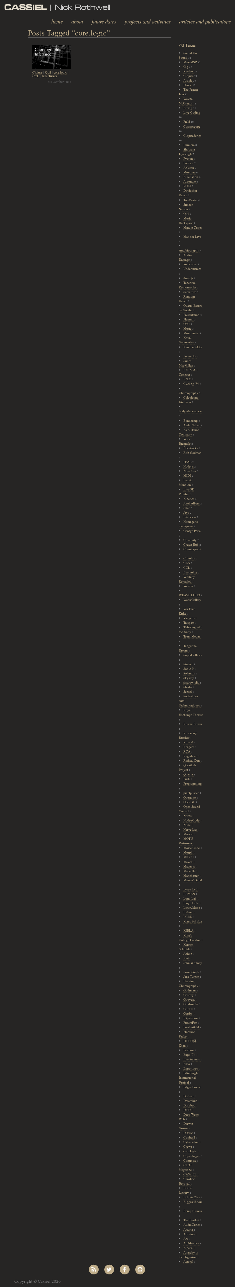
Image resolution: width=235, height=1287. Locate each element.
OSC (187, 324)
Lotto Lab (190, 898)
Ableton (189, 167)
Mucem (188, 834)
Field (187, 121)
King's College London (190, 937)
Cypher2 (189, 1137)
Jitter (187, 508)
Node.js (188, 466)
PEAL (187, 462)
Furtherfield (191, 1027)
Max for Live (192, 236)
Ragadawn (190, 756)
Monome (189, 172)
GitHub (188, 1009)
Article (188, 80)
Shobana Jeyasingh (187, 151)
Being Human (192, 1211)
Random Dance (187, 298)
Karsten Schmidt (186, 946)
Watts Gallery (192, 599)
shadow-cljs (191, 682)
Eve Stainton (192, 1059)
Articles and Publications (205, 21)
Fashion (189, 1050)
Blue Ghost (191, 177)
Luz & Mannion (185, 482)
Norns (187, 815)
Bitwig (188, 108)
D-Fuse (188, 1132)
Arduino (189, 1234)
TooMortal (190, 200)
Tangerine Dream (188, 648)
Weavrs (188, 586)
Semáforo (190, 292)
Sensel (188, 691)
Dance (188, 85)
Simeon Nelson (186, 206)
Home (57, 21)
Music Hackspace (186, 220)
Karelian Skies (192, 347)
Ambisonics (191, 1243)
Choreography (189, 393)
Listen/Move (192, 907)
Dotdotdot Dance (188, 192)
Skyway (189, 678)
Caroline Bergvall (187, 1181)
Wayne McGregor (186, 100)
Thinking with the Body (190, 629)
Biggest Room (193, 1201)
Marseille (189, 871)
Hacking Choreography (189, 983)
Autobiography (189, 250)
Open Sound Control (189, 808)
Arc (186, 1238)
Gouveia (189, 999)
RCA (187, 751)
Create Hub (191, 544)
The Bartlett (191, 1220)
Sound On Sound (188, 55)
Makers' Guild (192, 880)
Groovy (189, 995)
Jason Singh (191, 972)
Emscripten (191, 1068)
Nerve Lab (190, 829)
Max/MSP (190, 62)
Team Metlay (192, 636)
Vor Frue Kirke (187, 611)
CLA (187, 563)
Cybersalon (191, 1142)
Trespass (189, 622)
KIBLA (188, 930)
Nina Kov (190, 471)
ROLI (187, 186)
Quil (48, 72)
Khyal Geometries (187, 339)
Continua (190, 1160)
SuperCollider (192, 655)
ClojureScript (192, 135)
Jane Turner (49, 76)
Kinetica (189, 498)
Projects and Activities (148, 21)
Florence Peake (187, 1033)
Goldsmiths (191, 1004)
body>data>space (190, 411)
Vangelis (189, 618)
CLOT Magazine (186, 1167)
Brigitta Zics (192, 1197)
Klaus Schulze (192, 921)
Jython (188, 953)
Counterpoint (192, 549)
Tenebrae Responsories (188, 284)
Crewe (188, 1146)
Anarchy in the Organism (188, 1254)
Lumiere (189, 144)
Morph (188, 852)
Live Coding (191, 112)
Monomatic (191, 333)
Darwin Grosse (186, 1125)
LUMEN (189, 894)
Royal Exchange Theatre (191, 712)
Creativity (190, 540)
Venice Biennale (185, 441)
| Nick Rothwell (57, 7)
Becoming (190, 572)
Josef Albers (191, 503)
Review (188, 71)
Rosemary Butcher (188, 735)
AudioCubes (192, 1224)
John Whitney (192, 963)
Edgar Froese (192, 1087)
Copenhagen (192, 1156)
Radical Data (192, 760)
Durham (189, 1096)
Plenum (188, 319)
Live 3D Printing (186, 491)
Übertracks (191, 448)
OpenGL (189, 802)
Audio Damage (185, 257)
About (77, 21)
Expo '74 (189, 1054)
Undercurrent (192, 268)
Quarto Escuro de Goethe (191, 307)
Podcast (188, 163)
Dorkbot (189, 1105)
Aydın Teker (192, 425)
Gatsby (188, 1013)
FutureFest (190, 1022)
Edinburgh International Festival (188, 1077)
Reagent (189, 747)
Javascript (190, 356)
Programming (192, 783)
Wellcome (190, 264)
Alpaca (188, 1248)
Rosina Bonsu (192, 724)
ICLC (187, 379)
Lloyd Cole (191, 903)
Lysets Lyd (190, 889)
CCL (35, 76)
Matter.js (189, 866)
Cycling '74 (191, 383)
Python (188, 158)
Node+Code (191, 820)
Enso (187, 1064)
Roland (188, 742)
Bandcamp (191, 420)
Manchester (191, 875)
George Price (192, 530)
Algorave (190, 181)
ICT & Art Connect (188, 372)
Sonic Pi (189, 668)
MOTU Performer (186, 840)
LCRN (188, 916)
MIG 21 (189, 857)
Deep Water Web (189, 1116)
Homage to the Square (188, 523)
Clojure (37, 72)
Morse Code (192, 848)
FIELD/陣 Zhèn (188, 1043)
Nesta (187, 825)
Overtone (190, 797)
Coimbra (189, 558)
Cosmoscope (191, 126)
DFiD (187, 1110)
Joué (186, 958)
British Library (185, 1190)
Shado (188, 687)
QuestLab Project (187, 767)
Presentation (191, 314)
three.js (188, 278)
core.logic (60, 72)
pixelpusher (191, 793)
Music (187, 328)
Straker (188, 664)
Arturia (188, 1229)
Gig (186, 66)
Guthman (190, 990)
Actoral (188, 1261)
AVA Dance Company (189, 431)
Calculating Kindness (189, 399)
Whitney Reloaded (187, 579)
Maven (188, 862)
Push (187, 779)
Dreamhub (190, 1100)
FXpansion (191, 1018)
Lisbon (188, 912)
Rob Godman (192, 452)
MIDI (187, 475)
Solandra (189, 673)
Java (186, 512)
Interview (190, 517)
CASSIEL (190, 1174)
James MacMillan (186, 363)
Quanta (188, 774)
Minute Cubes (192, 227)
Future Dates (104, 21)
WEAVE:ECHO (190, 595)
